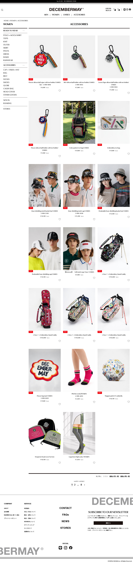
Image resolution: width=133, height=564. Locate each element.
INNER (6, 57)
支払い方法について (30, 511)
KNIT (5, 42)
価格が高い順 (125, 476)
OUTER (6, 45)
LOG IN (108, 9)
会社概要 (6, 511)
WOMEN (13, 21)
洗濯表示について (29, 531)
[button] (85, 485)
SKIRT (5, 48)
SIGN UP (108, 10)
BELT (5, 76)
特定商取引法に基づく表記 (11, 515)
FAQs (65, 514)
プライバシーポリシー (10, 518)
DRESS (6, 54)
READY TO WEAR (10, 31)
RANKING (7, 103)
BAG (5, 73)
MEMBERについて (29, 521)
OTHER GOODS (10, 95)
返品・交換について (30, 518)
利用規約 (26, 508)
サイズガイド (28, 528)
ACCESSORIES (9, 65)
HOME (6, 21)
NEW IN (6, 100)
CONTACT (65, 508)
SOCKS (6, 79)
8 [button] (81, 485)
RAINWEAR (8, 60)
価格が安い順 (114, 476)
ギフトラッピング (29, 525)
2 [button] (74, 485)
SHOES (6, 82)
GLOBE (6, 86)
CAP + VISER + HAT (11, 70)
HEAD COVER (9, 92)
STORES (6, 109)
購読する (108, 523)
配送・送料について (30, 515)
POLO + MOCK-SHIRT (12, 35)
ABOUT (6, 508)
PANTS (6, 51)
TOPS (5, 38)
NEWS (65, 521)
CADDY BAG (8, 89)
